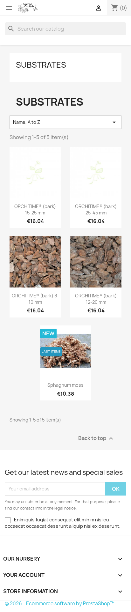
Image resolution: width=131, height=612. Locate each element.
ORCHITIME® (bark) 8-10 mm (35, 299)
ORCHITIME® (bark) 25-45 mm (96, 209)
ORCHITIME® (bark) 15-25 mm (35, 209)
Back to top (96, 438)
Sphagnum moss (65, 385)
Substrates (41, 64)
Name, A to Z (65, 122)
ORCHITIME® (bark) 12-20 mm (96, 299)
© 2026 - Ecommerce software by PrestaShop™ (59, 603)
